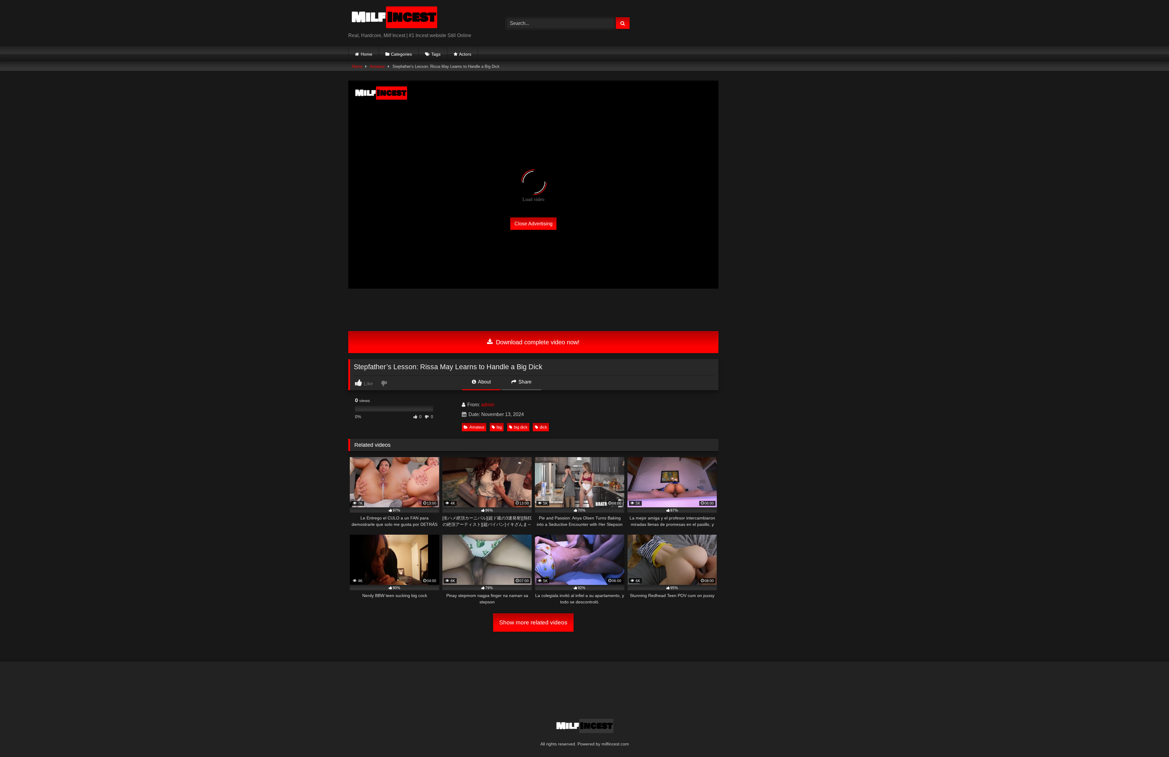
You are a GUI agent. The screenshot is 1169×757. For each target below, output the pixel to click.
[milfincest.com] (394, 18)
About (484, 381)
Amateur (377, 66)
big (499, 427)
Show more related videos (533, 622)
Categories (401, 54)
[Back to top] (1150, 739)
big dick (521, 427)
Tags (436, 54)
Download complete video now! (537, 342)
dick (543, 427)
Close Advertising (533, 223)
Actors (465, 54)
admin (487, 404)
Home (366, 54)
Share (524, 381)
